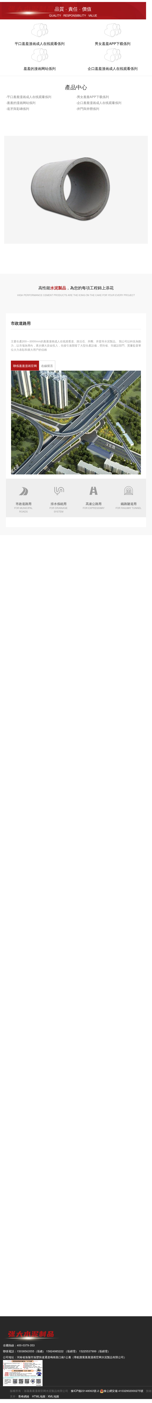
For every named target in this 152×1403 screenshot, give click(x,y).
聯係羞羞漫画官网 (25, 366)
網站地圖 (5, 1401)
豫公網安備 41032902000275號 (123, 1391)
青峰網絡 (23, 1396)
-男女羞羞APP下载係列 (92, 96)
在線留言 (47, 366)
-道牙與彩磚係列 (17, 108)
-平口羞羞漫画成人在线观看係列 (28, 96)
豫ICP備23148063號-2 (85, 1391)
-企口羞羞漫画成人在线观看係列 (98, 102)
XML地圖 (53, 1396)
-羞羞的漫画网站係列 (20, 102)
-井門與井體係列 (87, 108)
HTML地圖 (38, 1396)
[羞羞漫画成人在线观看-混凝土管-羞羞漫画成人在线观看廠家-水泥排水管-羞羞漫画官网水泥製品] (31, 8)
